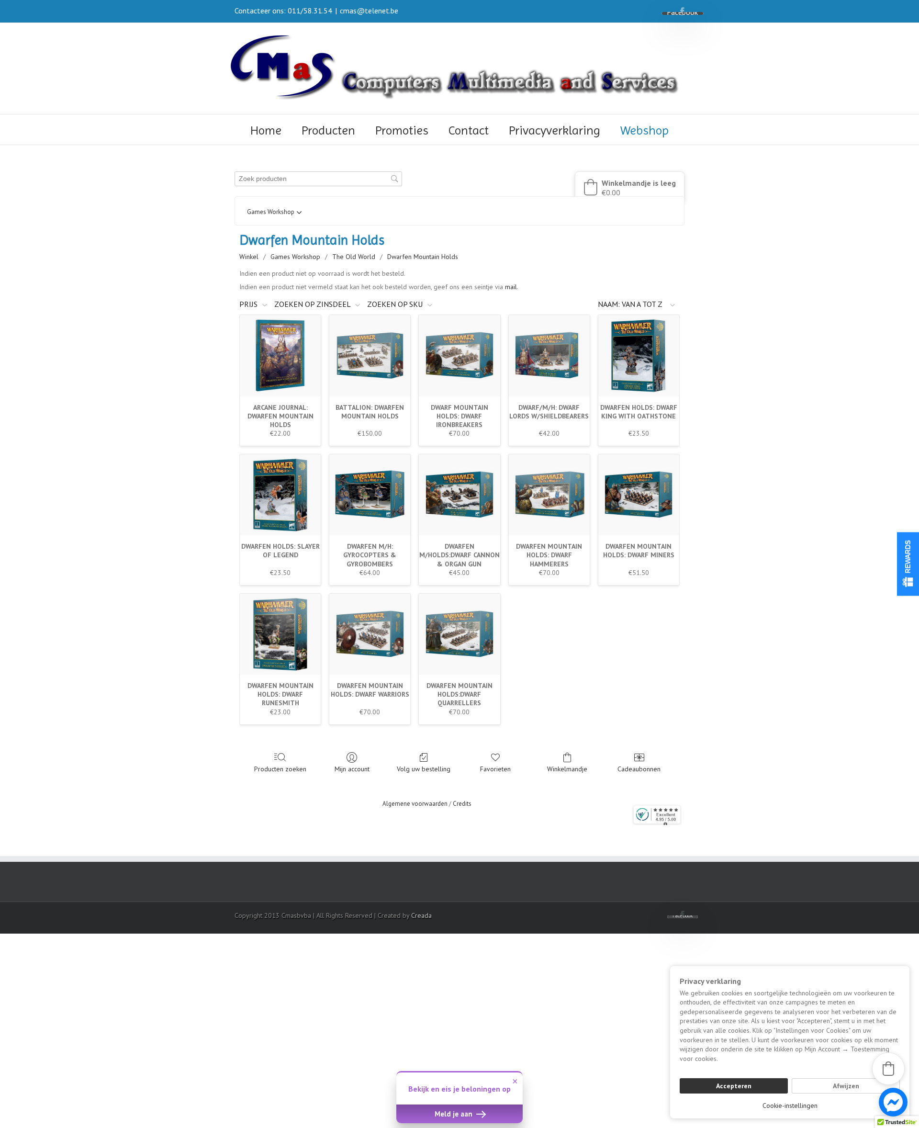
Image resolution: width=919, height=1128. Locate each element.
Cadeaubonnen (639, 769)
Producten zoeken (280, 769)
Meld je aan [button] (454, 1113)
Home (265, 130)
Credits (462, 804)
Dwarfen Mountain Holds (422, 256)
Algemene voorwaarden (415, 804)
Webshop (644, 130)
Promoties (401, 130)
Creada (421, 915)
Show (908, 564)
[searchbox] (318, 178)
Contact (468, 130)
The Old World (353, 256)
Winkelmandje (567, 769)
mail (511, 286)
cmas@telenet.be (369, 10)
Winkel (248, 256)
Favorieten (495, 769)
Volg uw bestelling (423, 769)
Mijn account (352, 769)
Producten (328, 130)
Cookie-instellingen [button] (790, 1105)
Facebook (682, 11)
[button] (629, 187)
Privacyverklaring (554, 130)
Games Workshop (295, 256)
